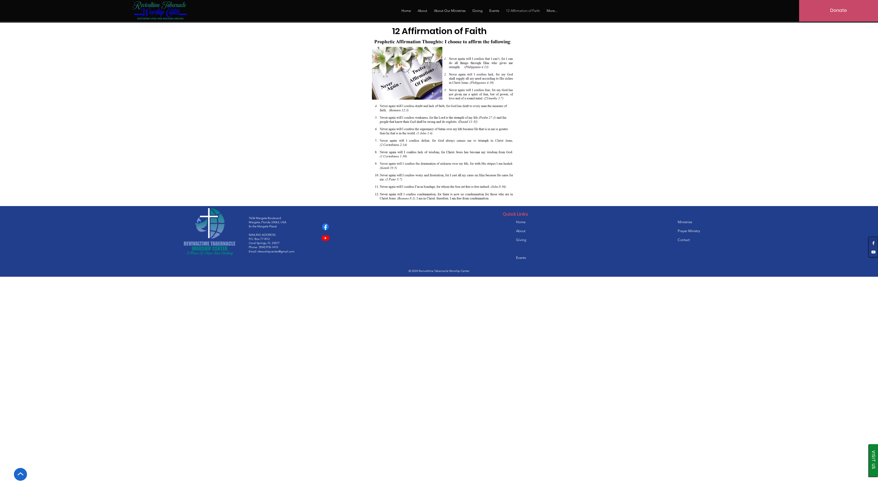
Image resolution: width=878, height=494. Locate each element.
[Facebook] (873, 243)
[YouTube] (873, 252)
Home (521, 222)
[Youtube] (325, 238)
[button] (450, 10)
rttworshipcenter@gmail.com (275, 251)
